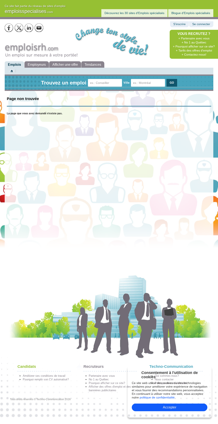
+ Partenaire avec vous (193, 38)
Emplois (14, 64)
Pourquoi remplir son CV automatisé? (46, 379)
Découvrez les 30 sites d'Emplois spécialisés (134, 13)
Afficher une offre (65, 64)
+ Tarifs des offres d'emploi (194, 50)
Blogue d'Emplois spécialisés (190, 13)
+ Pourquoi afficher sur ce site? (194, 46)
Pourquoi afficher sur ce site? (107, 383)
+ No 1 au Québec (194, 42)
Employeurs (37, 64)
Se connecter (201, 24)
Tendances (93, 64)
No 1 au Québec (99, 379)
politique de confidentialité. (157, 397)
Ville (126, 82)
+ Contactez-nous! (194, 54)
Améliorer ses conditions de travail (44, 375)
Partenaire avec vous (102, 375)
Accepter (169, 407)
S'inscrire (179, 24)
